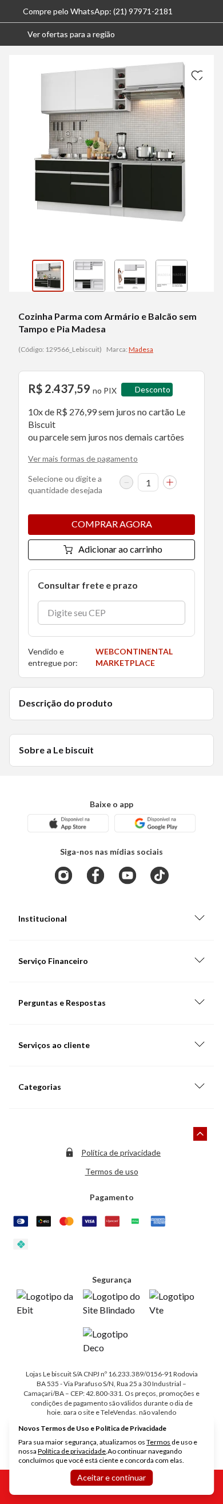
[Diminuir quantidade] (126, 482)
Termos (158, 1442)
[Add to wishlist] (195, 73)
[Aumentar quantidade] (170, 482)
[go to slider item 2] (130, 276)
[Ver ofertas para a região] (209, 34)
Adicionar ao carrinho (120, 548)
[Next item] (202, 276)
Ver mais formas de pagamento (83, 458)
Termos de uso (111, 1171)
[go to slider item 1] (89, 276)
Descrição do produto (66, 702)
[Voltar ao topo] (200, 1134)
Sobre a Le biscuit (56, 749)
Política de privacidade (121, 1152)
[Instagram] (63, 875)
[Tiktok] (159, 875)
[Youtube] (127, 875)
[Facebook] (95, 875)
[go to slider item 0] (48, 276)
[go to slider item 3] (172, 276)
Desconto (152, 389)
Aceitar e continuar (111, 1477)
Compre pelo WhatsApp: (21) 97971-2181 (98, 11)
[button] (62, 34)
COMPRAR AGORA (111, 523)
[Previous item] (20, 276)
